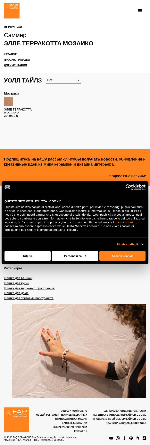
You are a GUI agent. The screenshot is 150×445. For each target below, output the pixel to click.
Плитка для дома (16, 293)
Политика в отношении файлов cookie (119, 414)
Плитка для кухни (16, 283)
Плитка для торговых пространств (29, 298)
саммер (15, 35)
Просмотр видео (17, 59)
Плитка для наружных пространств (29, 288)
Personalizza (73, 256)
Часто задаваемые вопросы (126, 423)
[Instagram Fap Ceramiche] (118, 438)
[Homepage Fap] (12, 11)
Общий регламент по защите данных (61, 414)
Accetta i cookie (122, 256)
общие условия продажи (70, 427)
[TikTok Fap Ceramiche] (144, 438)
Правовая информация (71, 418)
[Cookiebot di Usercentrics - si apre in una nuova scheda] (128, 187)
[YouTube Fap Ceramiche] (111, 438)
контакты (80, 431)
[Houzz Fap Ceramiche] (137, 438)
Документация (15, 65)
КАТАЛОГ (10, 54)
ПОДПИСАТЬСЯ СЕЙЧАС (127, 176)
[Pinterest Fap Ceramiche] (131, 438)
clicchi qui (125, 222)
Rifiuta (27, 256)
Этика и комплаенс (74, 411)
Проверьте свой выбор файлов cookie (119, 418)
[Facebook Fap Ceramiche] (124, 438)
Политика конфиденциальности (124, 411)
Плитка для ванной (18, 278)
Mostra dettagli (127, 244)
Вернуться (13, 27)
